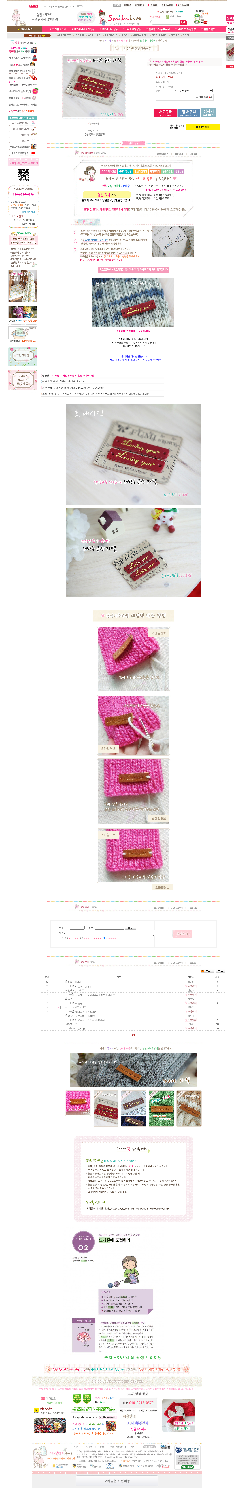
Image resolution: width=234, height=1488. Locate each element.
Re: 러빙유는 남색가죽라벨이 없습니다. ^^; (95, 995)
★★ (77, 938)
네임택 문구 (71, 1024)
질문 (70, 999)
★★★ (86, 938)
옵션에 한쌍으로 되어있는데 (81, 1015)
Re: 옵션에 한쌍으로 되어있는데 (90, 1020)
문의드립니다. (75, 982)
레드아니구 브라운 (77, 1007)
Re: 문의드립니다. (83, 986)
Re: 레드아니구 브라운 (85, 1012)
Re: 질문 (78, 1003)
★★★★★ (111, 938)
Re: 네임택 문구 (79, 1028)
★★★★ (98, 938)
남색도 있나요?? (76, 990)
